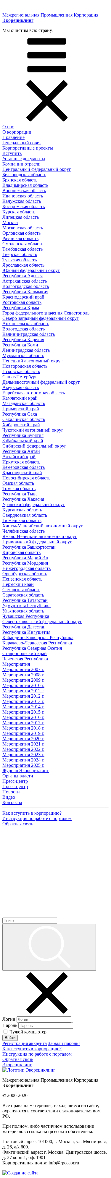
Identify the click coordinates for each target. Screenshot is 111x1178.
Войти (10, 1038)
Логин (8, 1019)
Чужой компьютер (27, 1031)
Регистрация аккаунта (24, 1043)
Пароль (9, 1025)
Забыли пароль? (64, 1043)
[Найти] (49, 947)
